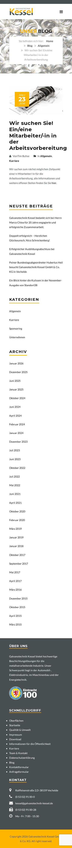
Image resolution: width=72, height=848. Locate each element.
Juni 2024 (14, 406)
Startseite (14, 725)
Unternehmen (17, 337)
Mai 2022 (14, 485)
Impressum (15, 734)
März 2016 (15, 589)
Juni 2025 (14, 380)
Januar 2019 (16, 537)
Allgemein (43, 45)
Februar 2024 (17, 424)
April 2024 (15, 415)
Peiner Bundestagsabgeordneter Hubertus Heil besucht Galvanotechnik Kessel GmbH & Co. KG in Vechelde (36, 267)
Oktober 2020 (17, 511)
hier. (54, 183)
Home (49, 41)
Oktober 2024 (17, 398)
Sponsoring (15, 328)
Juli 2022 (14, 476)
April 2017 (15, 580)
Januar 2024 (16, 433)
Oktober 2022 (17, 467)
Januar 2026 (16, 363)
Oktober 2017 (17, 554)
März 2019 (15, 528)
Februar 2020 (17, 520)
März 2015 (15, 624)
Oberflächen (16, 720)
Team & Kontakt (18, 753)
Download (15, 739)
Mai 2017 (14, 572)
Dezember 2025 (18, 372)
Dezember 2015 (18, 598)
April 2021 (15, 502)
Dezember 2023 (18, 441)
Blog (29, 45)
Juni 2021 (14, 493)
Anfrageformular (19, 771)
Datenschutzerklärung (22, 757)
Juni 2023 (14, 459)
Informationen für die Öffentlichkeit (30, 743)
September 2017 (18, 563)
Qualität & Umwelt (20, 729)
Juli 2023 (14, 450)
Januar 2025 (16, 389)
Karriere (14, 160)
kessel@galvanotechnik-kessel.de (34, 803)
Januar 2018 (16, 546)
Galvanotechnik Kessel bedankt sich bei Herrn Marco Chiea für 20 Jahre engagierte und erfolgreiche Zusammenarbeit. (35, 222)
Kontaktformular (19, 767)
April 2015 (15, 615)
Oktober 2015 (17, 607)
